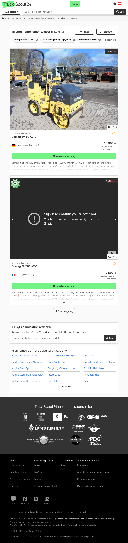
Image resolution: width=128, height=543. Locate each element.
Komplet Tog (55, 381)
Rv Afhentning (91, 374)
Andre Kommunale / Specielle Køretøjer (33, 361)
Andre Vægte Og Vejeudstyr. (27, 374)
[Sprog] (119, 4)
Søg (121, 11)
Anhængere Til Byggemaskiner (29, 381)
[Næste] (115, 89)
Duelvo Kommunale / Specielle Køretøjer (69, 355)
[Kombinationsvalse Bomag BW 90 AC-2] (64, 89)
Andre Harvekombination (25, 355)
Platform (88, 355)
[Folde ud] (64, 173)
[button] (124, 4)
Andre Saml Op (20, 368)
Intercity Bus (55, 374)
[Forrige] (12, 89)
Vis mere (65, 386)
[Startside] (3, 18)
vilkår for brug (82, 536)
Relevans (106, 31)
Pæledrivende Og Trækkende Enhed (104, 361)
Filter (85, 31)
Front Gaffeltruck (57, 361)
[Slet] (36, 40)
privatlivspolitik (66, 536)
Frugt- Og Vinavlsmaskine (61, 368)
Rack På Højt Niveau (94, 368)
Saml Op (88, 381)
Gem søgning (65, 311)
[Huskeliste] (114, 4)
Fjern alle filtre (114, 39)
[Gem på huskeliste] (114, 134)
